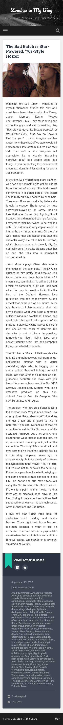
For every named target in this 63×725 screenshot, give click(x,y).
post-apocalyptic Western (25, 658)
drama (14, 609)
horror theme (45, 628)
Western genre (44, 683)
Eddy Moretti (37, 612)
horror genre (30, 628)
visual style (17, 683)
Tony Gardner (35, 681)
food (25, 620)
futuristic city (36, 620)
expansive (28, 614)
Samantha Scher (31, 664)
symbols (48, 678)
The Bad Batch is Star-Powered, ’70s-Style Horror (27, 51)
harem (26, 625)
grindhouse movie (41, 623)
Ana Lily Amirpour (20, 593)
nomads (35, 650)
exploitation (41, 614)
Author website (25, 567)
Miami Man (41, 645)
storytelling (17, 669)
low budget (28, 639)
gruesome (16, 625)
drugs (22, 609)
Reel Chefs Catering (22, 661)
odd (43, 650)
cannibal (38, 598)
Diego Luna (38, 606)
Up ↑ (57, 718)
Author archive (17, 567)
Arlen (14, 595)
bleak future (26, 598)
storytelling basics (34, 669)
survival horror (42, 675)
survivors (25, 678)
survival (29, 675)
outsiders (16, 653)
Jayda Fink (17, 634)
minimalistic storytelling (24, 648)
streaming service (21, 672)
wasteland (30, 683)
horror (34, 625)
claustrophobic (45, 601)
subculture (37, 672)
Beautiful (36, 595)
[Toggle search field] (58, 31)
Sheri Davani (25, 667)
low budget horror (44, 639)
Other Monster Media (22, 587)
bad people (24, 595)
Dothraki (49, 606)
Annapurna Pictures (41, 593)
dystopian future (20, 612)
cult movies (27, 604)
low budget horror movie (24, 642)
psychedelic (46, 658)
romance (38, 661)
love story (16, 639)
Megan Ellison (26, 645)
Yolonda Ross (18, 686)
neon (41, 648)
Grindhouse (24, 623)
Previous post (18, 696)
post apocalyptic (31, 653)
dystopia (31, 609)
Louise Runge (43, 637)
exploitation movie (40, 617)
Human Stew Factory (22, 631)
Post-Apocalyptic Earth (37, 656)
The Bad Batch (19, 681)
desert (27, 606)
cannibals (31, 601)
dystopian (42, 609)
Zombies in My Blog (31, 10)
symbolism (37, 678)
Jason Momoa (42, 631)
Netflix (48, 648)
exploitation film (20, 617)
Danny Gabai (41, 604)
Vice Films (48, 681)
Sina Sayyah (40, 667)
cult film (15, 604)
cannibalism (18, 601)
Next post (16, 701)
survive (15, 678)
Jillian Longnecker (34, 634)
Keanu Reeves (27, 637)
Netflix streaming (20, 650)
